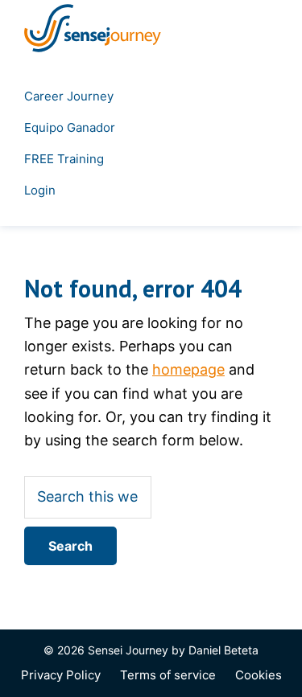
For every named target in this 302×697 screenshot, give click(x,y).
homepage (188, 369)
